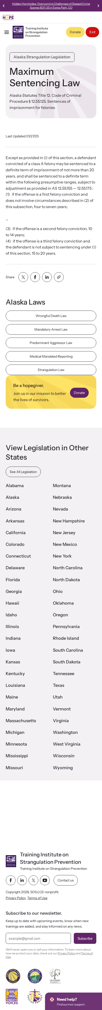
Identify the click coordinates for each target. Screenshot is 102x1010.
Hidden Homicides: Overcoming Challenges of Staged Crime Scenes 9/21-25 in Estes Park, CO (51, 5)
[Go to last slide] (4, 6)
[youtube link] (45, 880)
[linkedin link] (22, 880)
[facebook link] (11, 880)
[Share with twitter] (23, 277)
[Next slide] (98, 6)
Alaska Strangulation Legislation (42, 56)
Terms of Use (37, 898)
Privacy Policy (16, 898)
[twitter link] (33, 880)
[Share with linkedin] (47, 277)
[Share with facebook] (35, 277)
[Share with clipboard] (59, 277)
